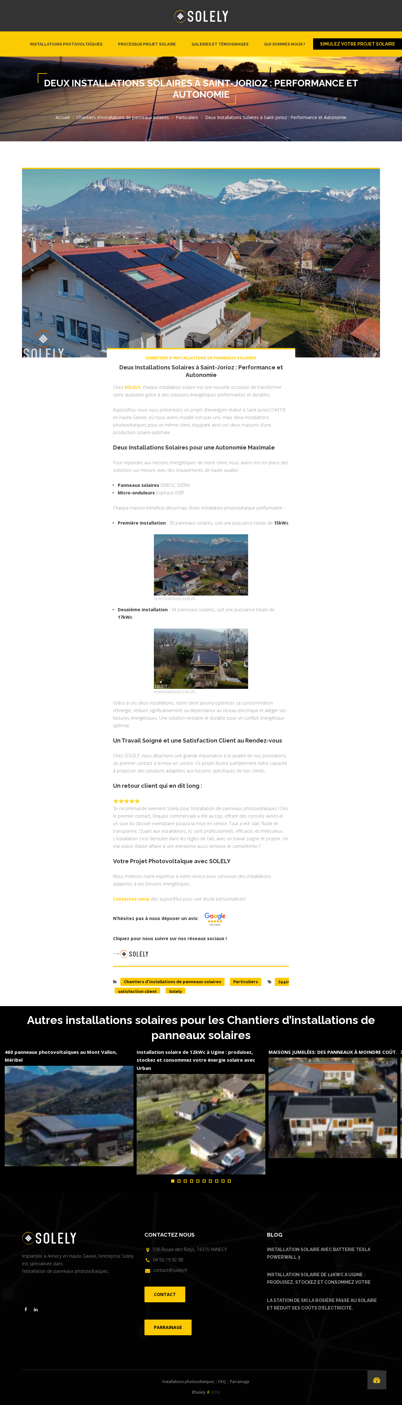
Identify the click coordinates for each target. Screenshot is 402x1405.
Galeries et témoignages (220, 44)
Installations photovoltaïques (66, 44)
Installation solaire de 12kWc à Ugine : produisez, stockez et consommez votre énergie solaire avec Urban (196, 1060)
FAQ (222, 1381)
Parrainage (239, 1381)
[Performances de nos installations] (376, 1379)
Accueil (63, 117)
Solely (175, 991)
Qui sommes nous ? (284, 44)
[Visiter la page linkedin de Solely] (36, 1309)
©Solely (198, 1392)
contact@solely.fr (170, 1270)
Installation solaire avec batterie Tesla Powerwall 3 (318, 1253)
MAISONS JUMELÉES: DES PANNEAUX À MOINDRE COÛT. (333, 1052)
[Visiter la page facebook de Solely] (26, 1309)
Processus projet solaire (147, 44)
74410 (284, 981)
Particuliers (187, 117)
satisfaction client (137, 991)
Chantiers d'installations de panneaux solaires (123, 117)
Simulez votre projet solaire (357, 43)
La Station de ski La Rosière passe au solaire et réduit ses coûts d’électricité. (322, 1304)
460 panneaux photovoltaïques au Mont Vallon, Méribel (61, 1056)
